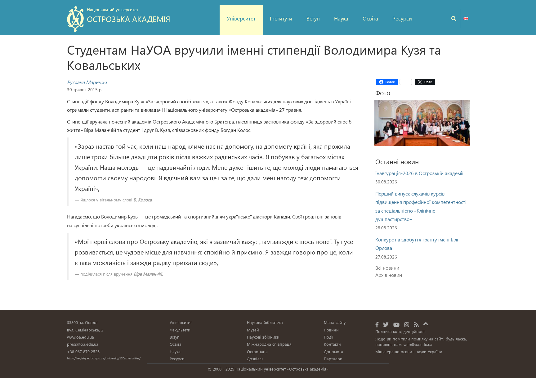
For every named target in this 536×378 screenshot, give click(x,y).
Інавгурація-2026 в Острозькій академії (419, 173)
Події (328, 337)
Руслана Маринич (87, 82)
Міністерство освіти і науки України (408, 351)
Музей (253, 329)
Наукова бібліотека (265, 322)
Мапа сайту (335, 322)
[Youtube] (396, 324)
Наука (341, 18)
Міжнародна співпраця (269, 344)
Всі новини (387, 267)
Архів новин (388, 275)
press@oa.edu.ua (82, 344)
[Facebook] (377, 324)
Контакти (332, 344)
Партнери (333, 358)
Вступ (313, 18)
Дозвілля (255, 358)
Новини (331, 329)
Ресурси (402, 18)
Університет (241, 18)
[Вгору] (425, 323)
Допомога (333, 351)
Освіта (370, 18)
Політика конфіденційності (400, 331)
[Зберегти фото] (464, 141)
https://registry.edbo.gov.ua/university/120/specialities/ (104, 358)
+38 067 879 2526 (83, 351)
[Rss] (416, 324)
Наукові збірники (263, 337)
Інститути (281, 18)
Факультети (180, 329)
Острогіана (257, 351)
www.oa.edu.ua (80, 337)
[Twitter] (386, 324)
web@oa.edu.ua (418, 344)
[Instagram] (406, 324)
